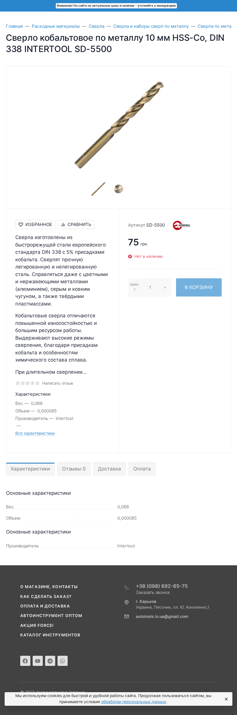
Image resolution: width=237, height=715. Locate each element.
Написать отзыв (57, 383)
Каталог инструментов (50, 635)
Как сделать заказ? (46, 596)
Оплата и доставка (45, 606)
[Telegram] (50, 661)
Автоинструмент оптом (51, 615)
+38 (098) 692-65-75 (162, 586)
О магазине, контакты (49, 586)
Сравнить (79, 224)
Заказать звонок (153, 592)
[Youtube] (38, 661)
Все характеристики (35, 433)
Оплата (142, 469)
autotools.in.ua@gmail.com (162, 616)
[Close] (225, 699)
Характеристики (30, 469)
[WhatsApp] (63, 661)
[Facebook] (25, 661)
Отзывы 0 (74, 469)
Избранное (38, 224)
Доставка (109, 469)
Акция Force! (37, 625)
